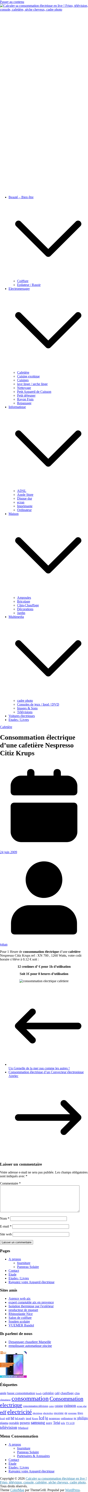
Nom (4, 1218)
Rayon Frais (25, 399)
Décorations (25, 609)
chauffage (67, 1393)
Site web (6, 1234)
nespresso (54, 1418)
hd (12, 1418)
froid (2, 1418)
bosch (39, 1393)
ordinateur (67, 1418)
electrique (37, 1413)
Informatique (17, 407)
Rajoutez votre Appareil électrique (31, 1282)
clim (77, 1393)
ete (66, 1413)
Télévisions (24, 712)
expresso (72, 1413)
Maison (14, 514)
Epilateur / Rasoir (29, 285)
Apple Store (25, 494)
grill (8, 1418)
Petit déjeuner (26, 395)
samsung (38, 1422)
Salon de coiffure (20, 1317)
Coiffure (22, 281)
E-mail (6, 1226)
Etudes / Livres (19, 720)
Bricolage (23, 601)
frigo (80, 1413)
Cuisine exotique (28, 376)
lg (46, 1418)
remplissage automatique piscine (30, 1346)
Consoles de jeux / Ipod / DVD (38, 704)
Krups (35, 1418)
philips (82, 1418)
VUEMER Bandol (21, 1325)
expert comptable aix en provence (31, 1302)
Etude (12, 1274)
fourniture (23, 1263)
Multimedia (16, 617)
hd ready (20, 1418)
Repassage (24, 403)
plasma (4, 1423)
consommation (30, 1398)
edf (3, 1412)
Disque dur (24, 498)
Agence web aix (20, 1298)
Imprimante (24, 506)
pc (75, 1418)
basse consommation (21, 1393)
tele (63, 1423)
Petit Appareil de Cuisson (34, 391)
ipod (28, 1418)
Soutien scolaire (19, 1321)
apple (3, 1393)
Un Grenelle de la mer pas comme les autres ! (39, 1068)
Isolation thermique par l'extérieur (31, 1306)
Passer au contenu (12, 2)
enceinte (59, 1413)
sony (49, 1423)
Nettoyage (24, 388)
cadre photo (25, 700)
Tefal (56, 1423)
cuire (51, 1406)
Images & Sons (27, 708)
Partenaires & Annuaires (33, 1456)
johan (3, 944)
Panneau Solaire (28, 1267)
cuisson (70, 1405)
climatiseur (5, 1399)
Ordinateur (24, 510)
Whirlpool (23, 1427)
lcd (41, 1417)
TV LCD (70, 1423)
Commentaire (10, 1183)
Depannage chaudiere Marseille (30, 1342)
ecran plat (82, 1406)
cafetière (48, 1393)
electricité (19, 1411)
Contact (14, 1270)
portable (14, 1423)
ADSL (21, 491)
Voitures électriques (22, 716)
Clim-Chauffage (28, 605)
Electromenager (19, 288)
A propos (15, 1259)
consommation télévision (35, 1406)
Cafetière (23, 372)
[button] (48, 277)
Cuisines (23, 380)
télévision (8, 1427)
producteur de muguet (23, 1310)
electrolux (48, 1413)
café (57, 1393)
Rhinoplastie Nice (21, 1314)
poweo (25, 1423)
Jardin (21, 613)
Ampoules (24, 597)
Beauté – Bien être (21, 197)
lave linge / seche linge (32, 384)
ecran (20, 502)
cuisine (59, 1406)
